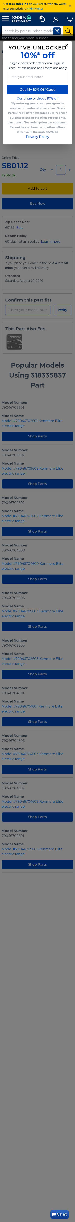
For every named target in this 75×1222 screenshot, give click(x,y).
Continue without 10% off (37, 98)
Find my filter (34, 8)
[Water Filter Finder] (42, 18)
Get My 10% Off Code (37, 90)
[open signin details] (56, 18)
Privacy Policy (37, 137)
